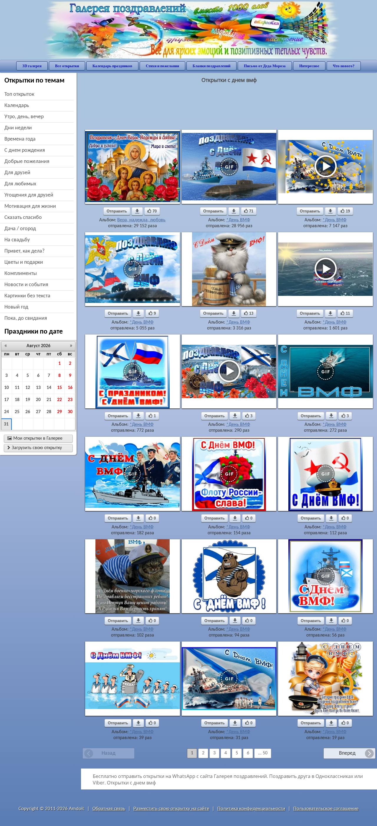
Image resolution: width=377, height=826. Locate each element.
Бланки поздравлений (211, 66)
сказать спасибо (23, 217)
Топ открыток (19, 94)
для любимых (20, 184)
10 (6, 387)
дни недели (18, 128)
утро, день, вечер (24, 117)
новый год (16, 307)
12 (27, 387)
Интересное (309, 66)
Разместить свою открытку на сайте (171, 808)
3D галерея (32, 66)
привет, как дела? (24, 251)
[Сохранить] (137, 211)
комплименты (20, 273)
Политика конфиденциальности (251, 808)
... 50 (262, 753)
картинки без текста (27, 296)
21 (49, 400)
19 (27, 400)
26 (27, 412)
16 (70, 387)
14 (49, 387)
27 (38, 412)
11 (17, 387)
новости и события (26, 285)
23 (70, 400)
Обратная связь (108, 808)
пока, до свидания (25, 318)
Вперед (347, 753)
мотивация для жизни (30, 206)
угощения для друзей (28, 195)
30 (70, 412)
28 (49, 412)
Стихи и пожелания (162, 66)
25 (17, 412)
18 (17, 400)
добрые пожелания (26, 161)
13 (38, 387)
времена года (20, 139)
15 (59, 387)
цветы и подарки (23, 262)
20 (38, 400)
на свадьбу (17, 240)
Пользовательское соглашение (325, 808)
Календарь (16, 105)
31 (6, 424)
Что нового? (344, 66)
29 (59, 412)
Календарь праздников (112, 66)
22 (59, 400)
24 (6, 412)
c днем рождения (24, 150)
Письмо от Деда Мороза (265, 66)
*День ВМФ (238, 220)
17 (6, 400)
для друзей (17, 173)
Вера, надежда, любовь (141, 220)
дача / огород (20, 229)
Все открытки (67, 66)
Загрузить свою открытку (34, 448)
